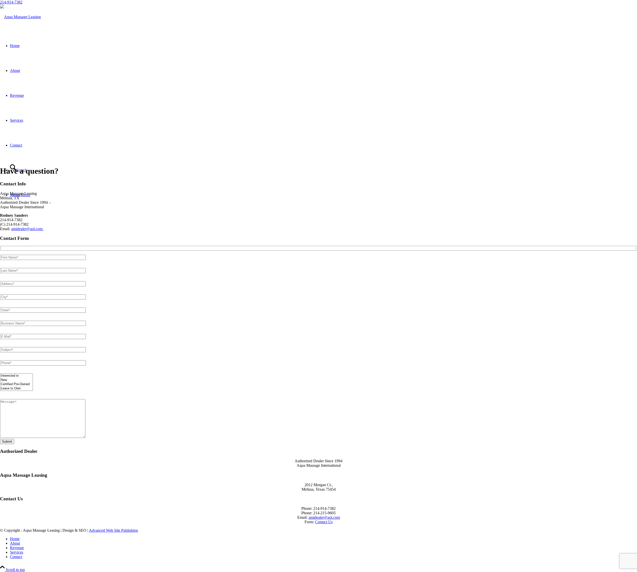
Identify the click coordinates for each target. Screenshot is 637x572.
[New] (16, 380)
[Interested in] (16, 376)
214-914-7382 (11, 2)
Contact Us (324, 522)
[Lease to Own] (16, 388)
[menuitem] (323, 539)
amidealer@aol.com (27, 229)
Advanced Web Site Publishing (113, 530)
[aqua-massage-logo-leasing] (20, 17)
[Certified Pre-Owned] (16, 384)
